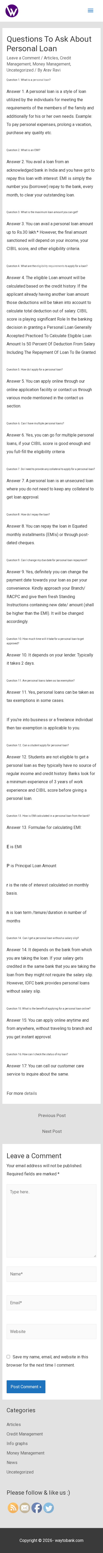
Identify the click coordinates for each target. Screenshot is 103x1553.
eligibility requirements (50, 266)
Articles (51, 57)
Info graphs (17, 1443)
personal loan (41, 79)
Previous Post (52, 1115)
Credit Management (25, 1434)
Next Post (52, 1131)
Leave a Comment (23, 57)
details (30, 1093)
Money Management (51, 64)
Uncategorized (20, 70)
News (12, 1462)
